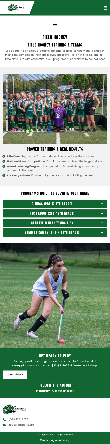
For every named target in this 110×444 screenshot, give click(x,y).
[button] (55, 204)
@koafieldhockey (63, 391)
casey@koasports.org (27, 365)
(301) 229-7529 (62, 365)
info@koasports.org (21, 424)
